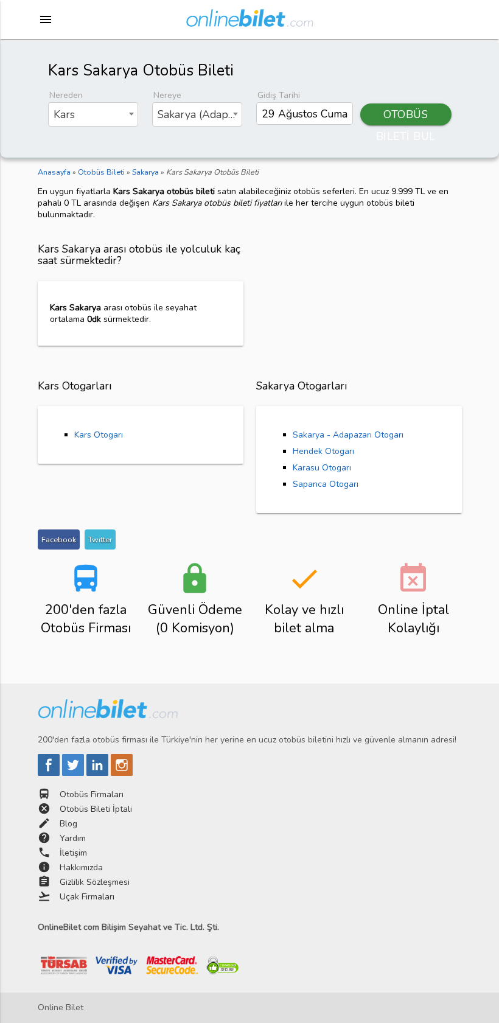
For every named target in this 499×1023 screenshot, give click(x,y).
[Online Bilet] (249, 22)
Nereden (66, 95)
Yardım (73, 838)
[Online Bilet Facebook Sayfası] (50, 773)
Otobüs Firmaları (92, 794)
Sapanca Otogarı (325, 484)
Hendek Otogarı (323, 451)
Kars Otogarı (98, 435)
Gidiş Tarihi (278, 95)
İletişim (73, 853)
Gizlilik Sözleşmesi (95, 882)
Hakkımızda (81, 867)
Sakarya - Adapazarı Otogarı (348, 435)
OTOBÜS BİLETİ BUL (406, 116)
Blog (68, 823)
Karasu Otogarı (322, 467)
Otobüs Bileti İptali (96, 809)
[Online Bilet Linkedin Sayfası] (98, 773)
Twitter (100, 539)
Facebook (58, 539)
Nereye (167, 95)
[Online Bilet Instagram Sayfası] (122, 773)
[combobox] (93, 114)
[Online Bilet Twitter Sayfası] (74, 773)
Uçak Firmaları (87, 897)
